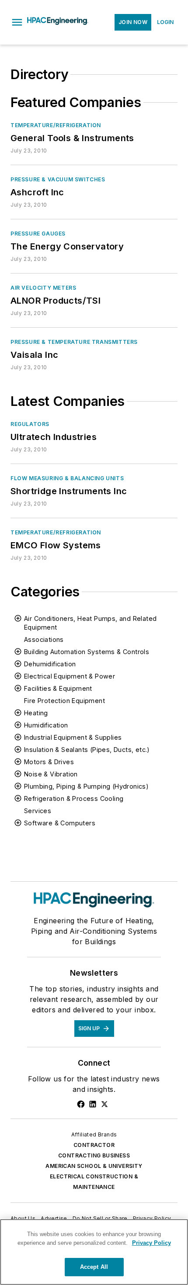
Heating (36, 713)
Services (37, 810)
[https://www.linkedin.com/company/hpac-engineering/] (92, 1104)
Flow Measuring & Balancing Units (67, 478)
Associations (44, 639)
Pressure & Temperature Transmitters (74, 342)
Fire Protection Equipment (64, 700)
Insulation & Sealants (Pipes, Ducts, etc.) (87, 749)
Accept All (94, 1267)
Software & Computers (59, 823)
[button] (17, 22)
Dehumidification (50, 664)
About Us (22, 1218)
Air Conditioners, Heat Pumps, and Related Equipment (90, 623)
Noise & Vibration (51, 774)
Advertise (54, 1218)
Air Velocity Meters (43, 287)
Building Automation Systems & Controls (86, 651)
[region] (94, 1252)
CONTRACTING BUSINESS (94, 1155)
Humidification (46, 725)
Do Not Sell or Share (100, 1218)
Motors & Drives (49, 761)
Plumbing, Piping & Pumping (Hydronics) (86, 786)
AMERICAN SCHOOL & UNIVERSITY (93, 1166)
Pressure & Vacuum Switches (57, 179)
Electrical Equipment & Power (69, 676)
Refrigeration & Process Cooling (73, 798)
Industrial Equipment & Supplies (73, 737)
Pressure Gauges (38, 233)
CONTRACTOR (94, 1145)
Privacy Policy (152, 1218)
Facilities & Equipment (58, 688)
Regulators (29, 424)
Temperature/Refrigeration (55, 125)
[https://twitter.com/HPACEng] (104, 1104)
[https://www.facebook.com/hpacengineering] (81, 1104)
